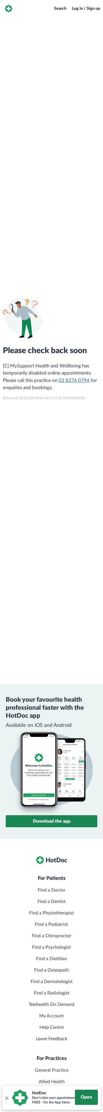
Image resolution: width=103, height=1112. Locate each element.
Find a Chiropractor (51, 936)
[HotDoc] (8, 8)
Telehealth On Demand (51, 1004)
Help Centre (51, 1027)
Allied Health (52, 1081)
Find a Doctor (52, 890)
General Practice (51, 1070)
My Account (51, 1016)
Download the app (51, 821)
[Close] (6, 1097)
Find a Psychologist (51, 947)
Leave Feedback (51, 1039)
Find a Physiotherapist (51, 913)
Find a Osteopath (51, 970)
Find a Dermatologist (52, 981)
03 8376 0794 (74, 380)
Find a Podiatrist (51, 924)
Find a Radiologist (52, 993)
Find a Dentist (51, 901)
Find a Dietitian (51, 958)
